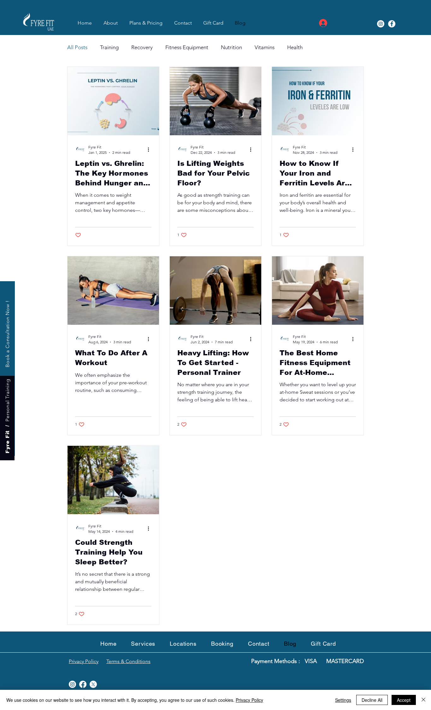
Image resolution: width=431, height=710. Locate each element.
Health (295, 47)
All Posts (77, 47)
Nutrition (231, 47)
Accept (403, 700)
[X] (93, 684)
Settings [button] (343, 700)
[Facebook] (391, 23)
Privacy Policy (249, 700)
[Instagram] (380, 23)
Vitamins (265, 47)
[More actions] (150, 149)
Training (109, 47)
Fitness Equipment (186, 47)
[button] (183, 643)
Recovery (142, 47)
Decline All (372, 700)
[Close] (423, 700)
